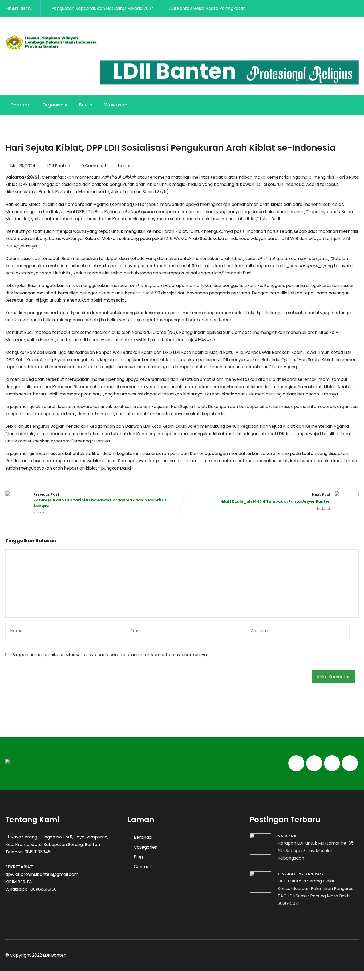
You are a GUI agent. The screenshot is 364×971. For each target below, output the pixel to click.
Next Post (275, 498)
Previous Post (100, 500)
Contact (142, 867)
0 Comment (94, 166)
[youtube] (357, 8)
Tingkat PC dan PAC (300, 874)
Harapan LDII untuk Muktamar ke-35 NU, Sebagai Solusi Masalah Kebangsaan (316, 850)
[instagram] (345, 8)
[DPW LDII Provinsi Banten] (51, 42)
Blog (138, 857)
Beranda (21, 105)
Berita (85, 105)
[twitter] (333, 8)
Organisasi (54, 105)
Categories (145, 847)
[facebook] (321, 8)
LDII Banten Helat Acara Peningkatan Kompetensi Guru (206, 8)
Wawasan (115, 105)
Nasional (126, 166)
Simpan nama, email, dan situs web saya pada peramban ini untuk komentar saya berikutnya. (110, 655)
